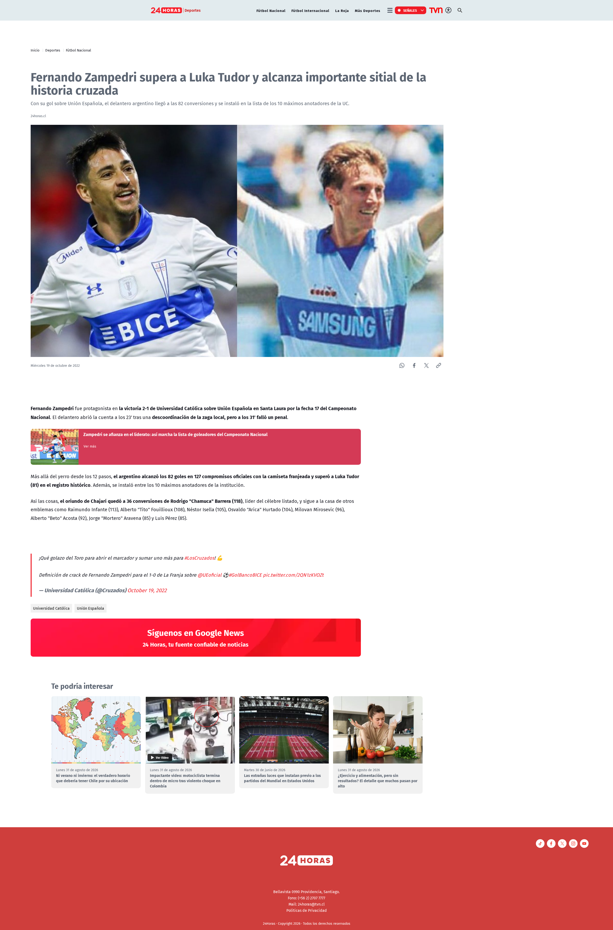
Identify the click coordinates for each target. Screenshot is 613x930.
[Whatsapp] (402, 365)
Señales (410, 10)
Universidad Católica (51, 608)
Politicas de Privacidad (306, 910)
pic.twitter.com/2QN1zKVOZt (293, 574)
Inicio (35, 50)
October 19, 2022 (147, 590)
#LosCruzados (199, 557)
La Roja (342, 10)
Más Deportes (367, 10)
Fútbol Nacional (270, 10)
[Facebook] (414, 365)
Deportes (52, 50)
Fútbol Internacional (310, 10)
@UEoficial (209, 574)
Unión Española (90, 608)
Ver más (90, 446)
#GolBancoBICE (245, 574)
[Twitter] (426, 365)
